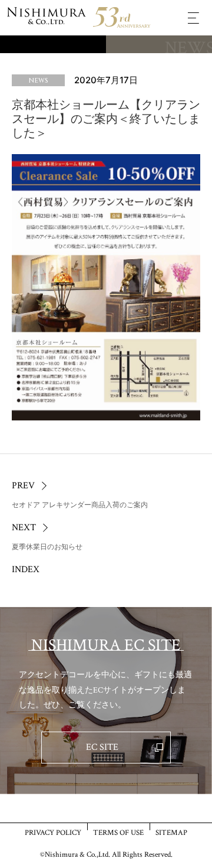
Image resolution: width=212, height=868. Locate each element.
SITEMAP (171, 832)
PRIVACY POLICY (53, 832)
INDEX (25, 569)
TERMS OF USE (118, 832)
